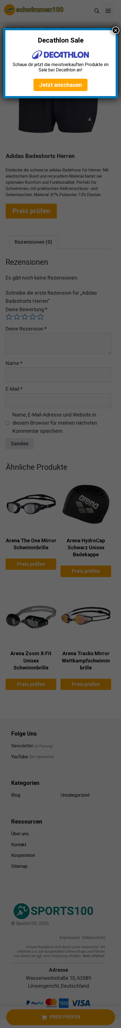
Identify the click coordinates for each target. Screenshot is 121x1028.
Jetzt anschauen (60, 85)
